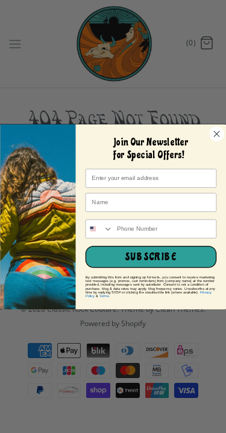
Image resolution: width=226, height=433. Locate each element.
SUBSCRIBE (151, 257)
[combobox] (99, 229)
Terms (103, 296)
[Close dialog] (216, 133)
